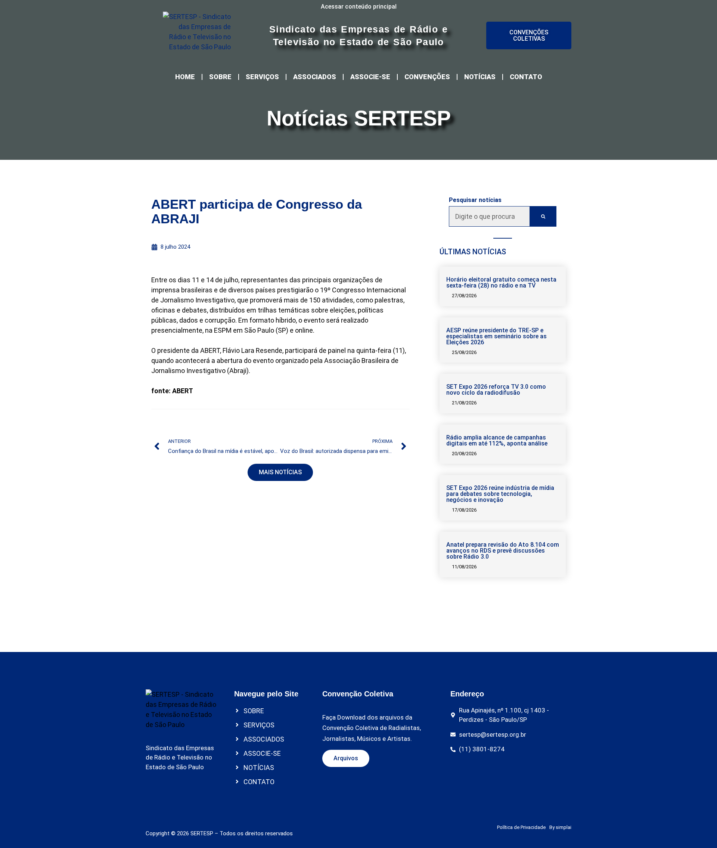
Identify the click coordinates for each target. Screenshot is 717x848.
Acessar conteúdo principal (359, 6)
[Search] (543, 216)
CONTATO (526, 77)
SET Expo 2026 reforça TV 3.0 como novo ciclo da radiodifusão (496, 389)
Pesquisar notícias (475, 200)
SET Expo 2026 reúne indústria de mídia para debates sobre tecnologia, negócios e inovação (500, 493)
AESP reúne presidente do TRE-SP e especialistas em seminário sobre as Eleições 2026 (496, 336)
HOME (185, 77)
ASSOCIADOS (314, 77)
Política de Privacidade (521, 827)
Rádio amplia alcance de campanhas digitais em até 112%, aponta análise (496, 440)
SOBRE (220, 77)
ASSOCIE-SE (370, 77)
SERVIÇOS (262, 77)
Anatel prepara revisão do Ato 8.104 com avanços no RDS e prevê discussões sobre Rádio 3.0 (502, 550)
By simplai (560, 827)
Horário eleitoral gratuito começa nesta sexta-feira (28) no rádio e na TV (501, 282)
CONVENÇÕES (427, 77)
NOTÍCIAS (480, 77)
